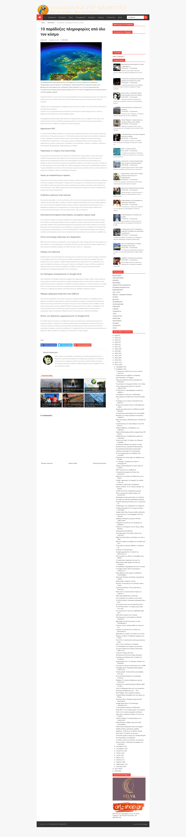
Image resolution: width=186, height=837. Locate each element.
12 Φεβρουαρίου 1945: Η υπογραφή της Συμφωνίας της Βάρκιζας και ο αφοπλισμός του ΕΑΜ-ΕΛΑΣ (132, 231)
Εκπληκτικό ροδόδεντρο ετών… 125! (127, 690)
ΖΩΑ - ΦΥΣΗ (116, 292)
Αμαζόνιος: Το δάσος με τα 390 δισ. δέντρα (129, 731)
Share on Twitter (67, 345)
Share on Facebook (50, 345)
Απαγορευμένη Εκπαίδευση (124, 531)
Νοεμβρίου (119, 369)
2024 (116, 340)
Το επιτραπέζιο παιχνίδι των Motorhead (128, 707)
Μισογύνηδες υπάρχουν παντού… (126, 581)
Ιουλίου (118, 753)
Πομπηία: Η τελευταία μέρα (124, 549)
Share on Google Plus (84, 345)
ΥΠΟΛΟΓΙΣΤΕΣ (117, 316)
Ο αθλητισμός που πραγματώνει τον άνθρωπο (130, 506)
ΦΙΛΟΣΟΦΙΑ (116, 318)
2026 (116, 335)
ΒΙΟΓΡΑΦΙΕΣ (117, 283)
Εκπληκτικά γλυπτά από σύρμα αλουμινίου (129, 655)
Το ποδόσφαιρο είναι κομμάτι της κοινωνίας (129, 646)
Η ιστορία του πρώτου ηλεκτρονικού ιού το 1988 (130, 665)
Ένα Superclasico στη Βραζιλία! (125, 737)
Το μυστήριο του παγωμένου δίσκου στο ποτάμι (130, 384)
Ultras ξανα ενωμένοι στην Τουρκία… (127, 615)
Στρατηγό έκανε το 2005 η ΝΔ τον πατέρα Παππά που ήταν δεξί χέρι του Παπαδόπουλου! (132, 175)
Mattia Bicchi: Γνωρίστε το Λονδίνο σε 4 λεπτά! (130, 633)
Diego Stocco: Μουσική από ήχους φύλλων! (132, 188)
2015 (116, 360)
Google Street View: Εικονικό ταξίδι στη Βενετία (130, 512)
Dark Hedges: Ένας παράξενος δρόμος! (128, 693)
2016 (116, 358)
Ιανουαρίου (120, 766)
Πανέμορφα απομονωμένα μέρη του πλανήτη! (130, 497)
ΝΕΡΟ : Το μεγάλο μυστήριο (128, 148)
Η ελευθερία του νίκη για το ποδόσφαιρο (128, 394)
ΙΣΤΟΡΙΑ (115, 297)
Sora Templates (143, 824)
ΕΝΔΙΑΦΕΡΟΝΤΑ (118, 290)
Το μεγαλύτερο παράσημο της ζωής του (128, 560)
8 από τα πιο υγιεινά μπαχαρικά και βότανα (129, 712)
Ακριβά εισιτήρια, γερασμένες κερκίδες (127, 729)
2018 (116, 353)
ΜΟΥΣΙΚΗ (116, 299)
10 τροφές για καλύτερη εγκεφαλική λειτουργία (130, 499)
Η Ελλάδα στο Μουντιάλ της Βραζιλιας (127, 484)
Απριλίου (119, 760)
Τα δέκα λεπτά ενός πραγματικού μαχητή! (128, 491)
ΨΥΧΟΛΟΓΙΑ (117, 325)
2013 (116, 364)
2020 (116, 349)
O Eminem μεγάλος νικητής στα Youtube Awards (131, 735)
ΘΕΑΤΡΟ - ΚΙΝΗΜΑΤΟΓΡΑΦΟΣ (122, 294)
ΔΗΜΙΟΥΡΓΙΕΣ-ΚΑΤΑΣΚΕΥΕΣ (122, 285)
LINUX (115, 328)
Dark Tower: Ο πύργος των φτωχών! (127, 733)
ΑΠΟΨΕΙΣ (116, 280)
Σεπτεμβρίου (120, 748)
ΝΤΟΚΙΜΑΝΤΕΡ (117, 302)
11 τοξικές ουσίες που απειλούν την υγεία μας (130, 740)
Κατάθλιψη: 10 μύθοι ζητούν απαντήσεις (131, 258)
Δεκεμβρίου (120, 367)
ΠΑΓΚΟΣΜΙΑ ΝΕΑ (118, 304)
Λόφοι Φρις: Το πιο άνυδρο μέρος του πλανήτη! (130, 710)
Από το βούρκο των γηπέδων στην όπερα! (129, 598)
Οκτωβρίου (120, 746)
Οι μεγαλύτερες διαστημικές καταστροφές (128, 449)
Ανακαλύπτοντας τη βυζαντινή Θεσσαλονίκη (129, 446)
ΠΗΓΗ (42, 340)
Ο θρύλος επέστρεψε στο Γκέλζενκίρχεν (128, 451)
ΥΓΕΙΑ (114, 313)
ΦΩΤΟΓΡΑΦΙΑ (117, 321)
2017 (116, 355)
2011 (116, 771)
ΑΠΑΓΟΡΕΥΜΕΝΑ (118, 278)
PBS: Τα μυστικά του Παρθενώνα (126, 470)
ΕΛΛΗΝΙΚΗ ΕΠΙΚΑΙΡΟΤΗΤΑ (121, 287)
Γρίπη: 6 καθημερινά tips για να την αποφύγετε (130, 688)
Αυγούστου (120, 751)
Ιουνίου (118, 755)
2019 (116, 351)
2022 (116, 344)
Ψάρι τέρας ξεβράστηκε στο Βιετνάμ (127, 596)
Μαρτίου (119, 762)
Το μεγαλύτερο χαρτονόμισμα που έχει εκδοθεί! (130, 413)
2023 (116, 342)
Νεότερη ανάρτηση (47, 463)
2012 (116, 768)
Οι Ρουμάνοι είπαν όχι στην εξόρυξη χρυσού (129, 604)
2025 (116, 338)
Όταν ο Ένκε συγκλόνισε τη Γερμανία (127, 644)
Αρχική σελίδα (73, 463)
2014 (116, 362)
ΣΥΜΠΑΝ (115, 309)
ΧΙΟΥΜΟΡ (116, 323)
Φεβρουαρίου (120, 764)
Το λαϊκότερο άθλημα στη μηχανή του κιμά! (129, 444)
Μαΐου (118, 757)
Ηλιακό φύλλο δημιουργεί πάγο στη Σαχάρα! (129, 726)
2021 (116, 346)
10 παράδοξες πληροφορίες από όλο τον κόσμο (130, 566)
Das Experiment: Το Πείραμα (124, 377)
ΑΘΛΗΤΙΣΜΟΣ (117, 275)
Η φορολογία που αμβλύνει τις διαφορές (128, 375)
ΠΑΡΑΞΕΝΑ (65, 39)
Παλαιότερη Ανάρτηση (99, 463)
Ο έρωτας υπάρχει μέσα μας (124, 653)
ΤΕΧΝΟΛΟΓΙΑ (117, 311)
